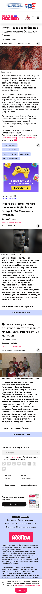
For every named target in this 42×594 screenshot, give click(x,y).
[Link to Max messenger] (4, 463)
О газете (16, 517)
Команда (32, 523)
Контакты (10, 527)
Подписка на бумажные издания (20, 520)
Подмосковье (9, 145)
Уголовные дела (10, 158)
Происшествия (24, 43)
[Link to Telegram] (24, 463)
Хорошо (21, 590)
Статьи (7, 478)
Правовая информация (26, 527)
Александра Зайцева (11, 343)
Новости (8, 475)
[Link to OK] (14, 463)
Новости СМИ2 (9, 198)
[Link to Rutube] (34, 463)
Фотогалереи (10, 485)
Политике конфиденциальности (27, 585)
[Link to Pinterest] (4, 469)
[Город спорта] (27, 17)
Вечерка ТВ (25, 475)
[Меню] (38, 17)
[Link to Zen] (19, 463)
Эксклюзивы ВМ (15, 222)
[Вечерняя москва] (21, 537)
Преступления (10, 154)
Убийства (24, 154)
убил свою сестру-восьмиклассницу (19, 137)
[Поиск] (33, 17)
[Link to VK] (9, 463)
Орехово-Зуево (10, 149)
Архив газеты (26, 478)
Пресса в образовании (29, 485)
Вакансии (22, 523)
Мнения (7, 482)
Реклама (25, 517)
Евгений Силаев (9, 39)
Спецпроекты (26, 482)
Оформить (14, 504)
